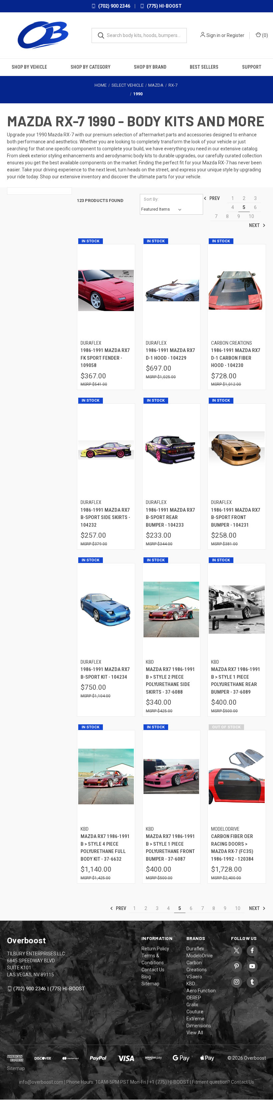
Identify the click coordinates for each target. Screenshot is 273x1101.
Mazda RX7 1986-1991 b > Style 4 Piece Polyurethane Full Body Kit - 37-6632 (105, 847)
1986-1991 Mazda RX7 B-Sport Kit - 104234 (105, 673)
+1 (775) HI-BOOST (169, 1082)
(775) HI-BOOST (164, 6)
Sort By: (151, 199)
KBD (190, 983)
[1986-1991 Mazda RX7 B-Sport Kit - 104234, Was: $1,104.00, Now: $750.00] (106, 609)
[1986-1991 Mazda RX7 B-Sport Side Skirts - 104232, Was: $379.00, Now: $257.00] (106, 450)
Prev (214, 198)
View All (194, 1032)
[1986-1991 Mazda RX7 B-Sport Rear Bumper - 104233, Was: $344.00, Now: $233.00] (171, 450)
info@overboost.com (41, 1082)
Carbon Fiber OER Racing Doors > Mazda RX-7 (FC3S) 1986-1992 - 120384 (232, 847)
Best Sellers (204, 67)
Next (255, 225)
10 (251, 216)
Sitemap (150, 983)
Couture (194, 1011)
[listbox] (162, 209)
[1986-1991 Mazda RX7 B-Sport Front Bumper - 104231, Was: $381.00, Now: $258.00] (236, 450)
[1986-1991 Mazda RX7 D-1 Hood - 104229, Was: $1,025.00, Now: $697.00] (171, 290)
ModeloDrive (199, 955)
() (264, 35)
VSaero (194, 976)
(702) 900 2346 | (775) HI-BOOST (49, 989)
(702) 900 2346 (113, 6)
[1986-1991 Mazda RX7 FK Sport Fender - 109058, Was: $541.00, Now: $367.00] (106, 290)
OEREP (193, 997)
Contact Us (152, 969)
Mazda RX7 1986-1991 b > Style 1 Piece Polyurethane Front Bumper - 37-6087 (170, 847)
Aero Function (201, 990)
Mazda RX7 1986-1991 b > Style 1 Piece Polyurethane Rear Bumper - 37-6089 (235, 680)
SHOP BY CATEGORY (91, 67)
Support (251, 67)
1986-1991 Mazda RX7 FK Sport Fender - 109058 (105, 357)
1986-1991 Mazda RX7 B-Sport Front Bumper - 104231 (235, 517)
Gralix (192, 1004)
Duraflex (195, 948)
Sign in (213, 35)
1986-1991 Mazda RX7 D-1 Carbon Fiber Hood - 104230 (235, 357)
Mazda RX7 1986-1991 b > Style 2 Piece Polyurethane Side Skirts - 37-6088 (170, 680)
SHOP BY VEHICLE (29, 67)
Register (235, 35)
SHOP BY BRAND (150, 67)
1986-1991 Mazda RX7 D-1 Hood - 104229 (170, 354)
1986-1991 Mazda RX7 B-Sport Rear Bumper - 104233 (170, 517)
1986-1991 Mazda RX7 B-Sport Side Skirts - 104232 (105, 517)
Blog (146, 976)
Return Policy (155, 948)
